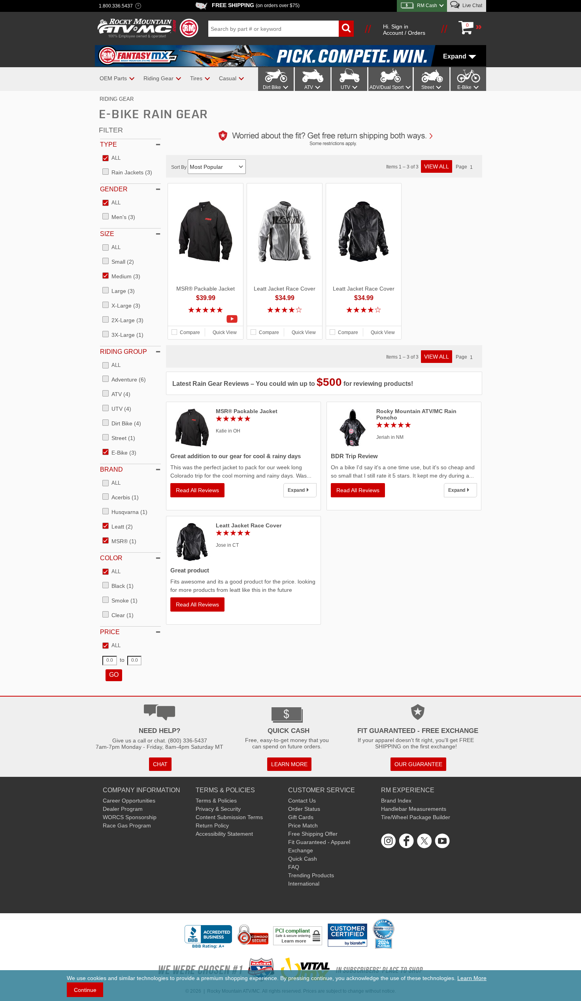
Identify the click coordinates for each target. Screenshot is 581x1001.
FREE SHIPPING (256, 5)
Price (110, 632)
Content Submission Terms (229, 817)
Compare (190, 332)
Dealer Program (123, 809)
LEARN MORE (289, 764)
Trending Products (311, 875)
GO (114, 674)
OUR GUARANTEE (418, 764)
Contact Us (302, 800)
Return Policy (212, 825)
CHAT (160, 764)
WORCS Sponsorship (130, 817)
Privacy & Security (218, 809)
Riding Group (123, 351)
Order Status (304, 809)
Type (108, 144)
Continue (85, 990)
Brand (111, 469)
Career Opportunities (129, 800)
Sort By (179, 167)
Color (111, 558)
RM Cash (427, 5)
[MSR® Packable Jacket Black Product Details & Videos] (205, 319)
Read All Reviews (197, 490)
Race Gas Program (127, 825)
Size (107, 233)
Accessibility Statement (224, 834)
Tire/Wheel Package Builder (415, 817)
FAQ (293, 867)
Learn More (472, 978)
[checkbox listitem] (111, 158)
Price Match (303, 825)
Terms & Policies (216, 800)
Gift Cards (300, 817)
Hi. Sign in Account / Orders (404, 29)
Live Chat (471, 5)
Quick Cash (302, 859)
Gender (114, 189)
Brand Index (396, 800)
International (303, 883)
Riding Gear (117, 99)
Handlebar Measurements (413, 809)
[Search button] (346, 29)
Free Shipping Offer (313, 834)
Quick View (225, 332)
